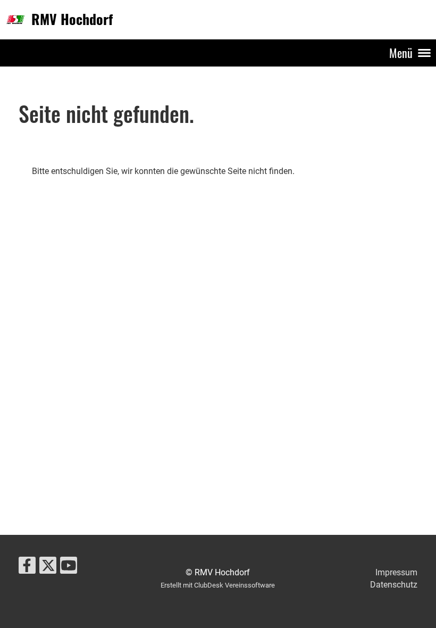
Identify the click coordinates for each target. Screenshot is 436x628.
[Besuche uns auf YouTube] (68, 568)
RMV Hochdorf (72, 19)
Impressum (396, 572)
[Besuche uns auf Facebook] (27, 568)
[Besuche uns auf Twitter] (47, 568)
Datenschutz (393, 585)
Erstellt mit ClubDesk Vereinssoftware (218, 585)
